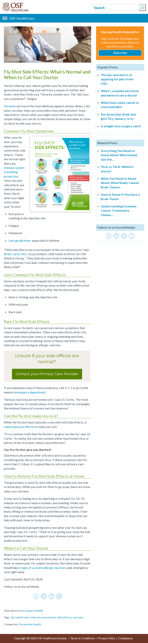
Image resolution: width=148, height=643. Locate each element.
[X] (44, 596)
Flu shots (10, 106)
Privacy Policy (106, 638)
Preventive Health (30, 624)
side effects (64, 617)
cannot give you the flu (19, 426)
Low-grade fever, (19, 240)
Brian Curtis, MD (15, 254)
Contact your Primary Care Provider (47, 374)
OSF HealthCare (21, 7)
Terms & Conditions (82, 638)
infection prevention (43, 617)
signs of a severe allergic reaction (43, 567)
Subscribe (120, 53)
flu (12, 617)
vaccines (78, 617)
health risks (22, 617)
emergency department (30, 392)
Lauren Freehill (34, 610)
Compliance (125, 638)
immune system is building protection (14, 172)
